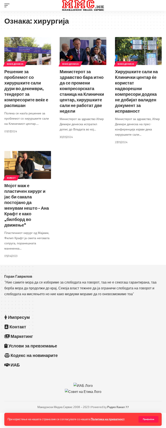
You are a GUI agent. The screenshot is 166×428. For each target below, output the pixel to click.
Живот (11, 178)
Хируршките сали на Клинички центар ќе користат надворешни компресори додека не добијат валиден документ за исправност (136, 91)
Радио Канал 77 (118, 407)
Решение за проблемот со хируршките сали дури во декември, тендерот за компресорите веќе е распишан (26, 88)
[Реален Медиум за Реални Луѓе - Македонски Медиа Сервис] (83, 5)
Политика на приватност (107, 419)
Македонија (15, 64)
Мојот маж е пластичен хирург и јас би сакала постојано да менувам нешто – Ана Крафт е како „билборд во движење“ (26, 205)
